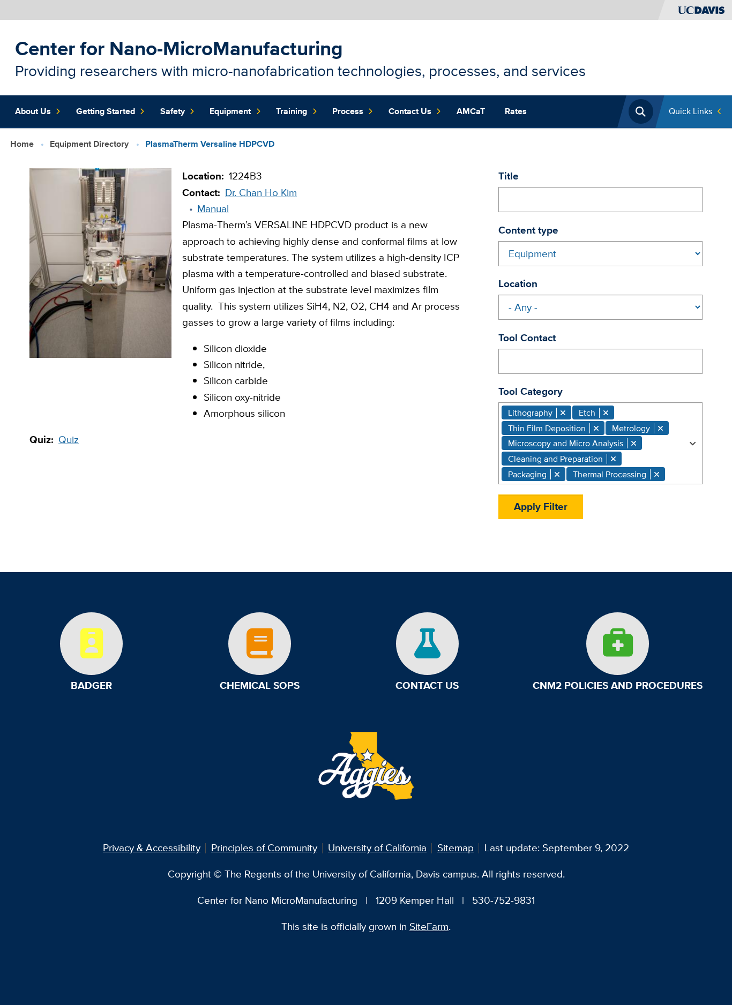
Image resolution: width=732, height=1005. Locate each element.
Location (517, 283)
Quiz (68, 439)
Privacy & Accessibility (151, 848)
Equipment (230, 111)
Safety (172, 111)
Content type (528, 230)
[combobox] (600, 443)
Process (347, 111)
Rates (516, 111)
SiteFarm (429, 926)
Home (22, 143)
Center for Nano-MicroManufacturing (179, 48)
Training (291, 111)
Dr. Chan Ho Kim (261, 192)
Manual (213, 208)
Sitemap (455, 848)
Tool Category (530, 391)
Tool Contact (527, 338)
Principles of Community (264, 848)
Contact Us (410, 111)
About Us (33, 111)
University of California (377, 848)
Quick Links (690, 111)
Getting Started (105, 111)
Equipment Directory (89, 143)
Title (508, 176)
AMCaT (471, 111)
